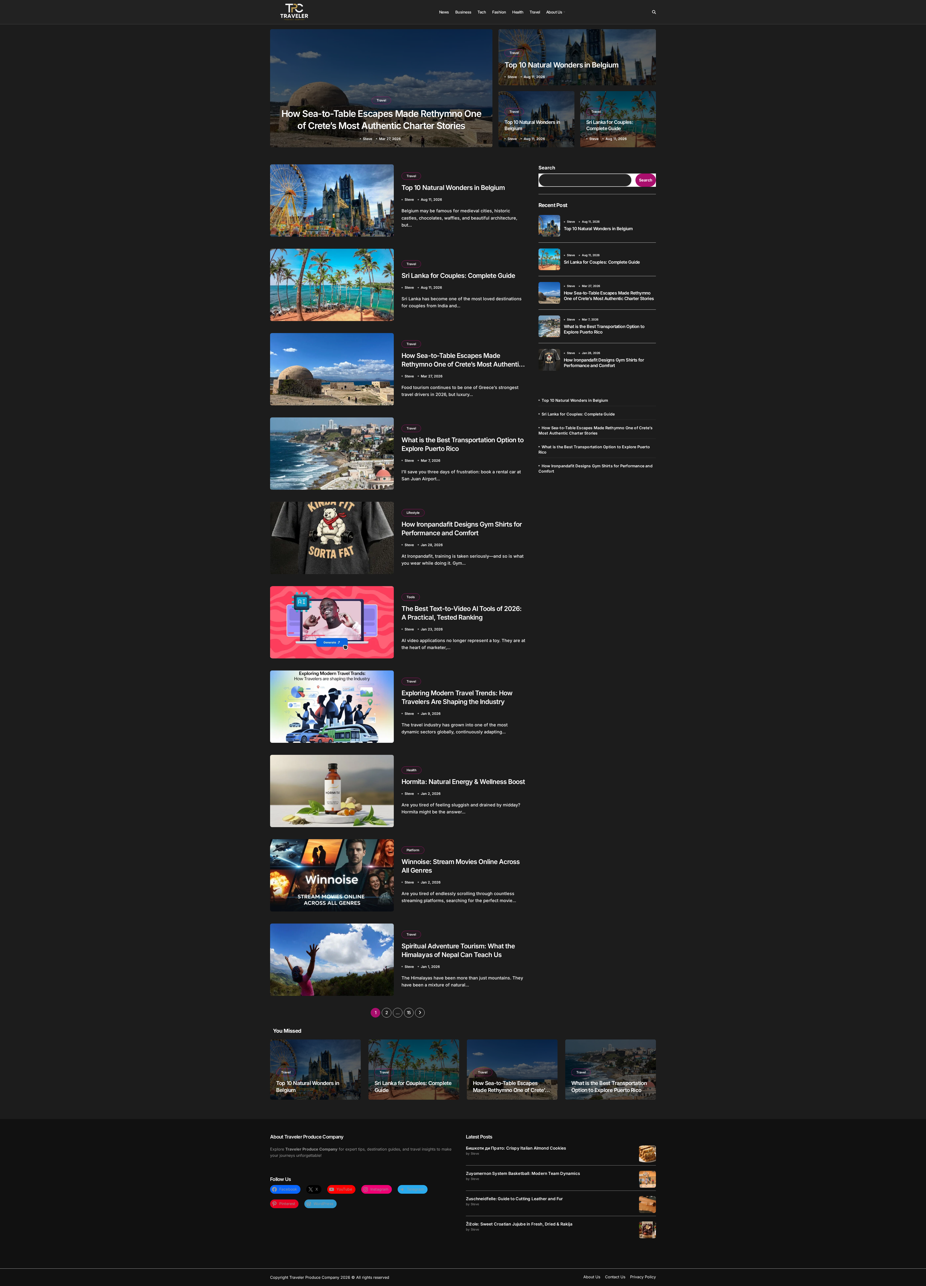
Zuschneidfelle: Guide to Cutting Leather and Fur (514, 1198)
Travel (535, 12)
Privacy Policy (643, 1276)
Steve (368, 139)
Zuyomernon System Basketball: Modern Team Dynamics (523, 1173)
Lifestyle (413, 513)
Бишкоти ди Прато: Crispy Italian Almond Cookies (516, 1148)
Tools (411, 597)
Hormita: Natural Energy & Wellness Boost (463, 782)
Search (546, 168)
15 (409, 1012)
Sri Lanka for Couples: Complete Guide (609, 125)
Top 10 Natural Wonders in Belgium (561, 64)
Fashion (499, 12)
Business (463, 12)
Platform (413, 850)
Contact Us (615, 1276)
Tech (481, 12)
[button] (484, 89)
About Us (554, 12)
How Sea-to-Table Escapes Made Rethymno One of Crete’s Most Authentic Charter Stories (462, 364)
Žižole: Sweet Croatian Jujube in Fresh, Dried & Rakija (519, 1224)
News (444, 12)
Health (517, 12)
